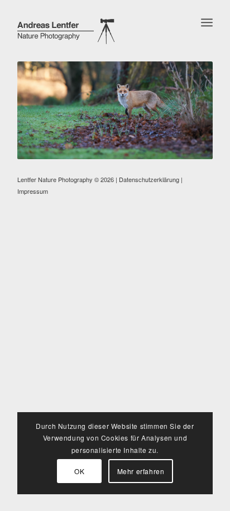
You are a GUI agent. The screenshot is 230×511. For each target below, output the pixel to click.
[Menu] (207, 22)
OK (79, 471)
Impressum (32, 191)
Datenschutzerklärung (149, 179)
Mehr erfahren (141, 471)
